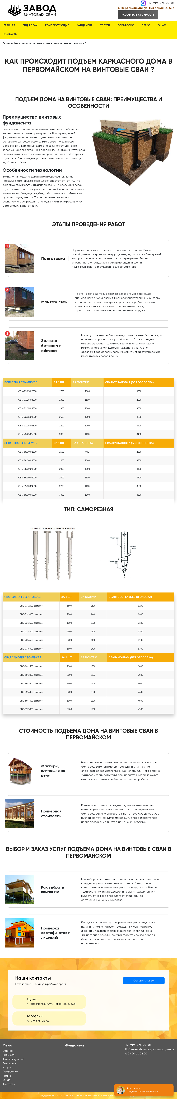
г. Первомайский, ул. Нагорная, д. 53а (146, 8)
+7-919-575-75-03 (161, 3)
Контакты (10, 34)
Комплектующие (57, 25)
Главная (9, 25)
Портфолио (126, 25)
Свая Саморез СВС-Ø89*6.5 (22, 657)
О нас (162, 25)
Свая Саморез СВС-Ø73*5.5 (22, 597)
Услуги (105, 25)
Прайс (146, 25)
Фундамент (84, 25)
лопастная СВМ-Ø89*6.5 (20, 443)
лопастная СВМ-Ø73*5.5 (20, 382)
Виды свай (30, 25)
